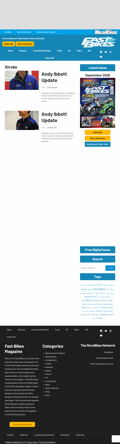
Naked (110, 300)
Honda (89, 293)
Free (108, 289)
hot (93, 293)
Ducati (84, 289)
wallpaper (95, 315)
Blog (96, 285)
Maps (47, 384)
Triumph (99, 311)
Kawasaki (88, 297)
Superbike (103, 308)
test (83, 311)
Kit (46, 377)
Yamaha (99, 318)
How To (48, 374)
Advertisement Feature (55, 353)
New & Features (52, 388)
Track (87, 311)
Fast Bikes (99, 289)
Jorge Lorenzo (110, 293)
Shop (47, 391)
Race (110, 304)
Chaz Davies (110, 285)
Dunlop (90, 289)
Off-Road (99, 304)
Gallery (48, 370)
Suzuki (110, 307)
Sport (47, 395)
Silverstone (96, 307)
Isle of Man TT (100, 293)
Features (49, 367)
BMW (100, 285)
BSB (104, 285)
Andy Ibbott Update (54, 77)
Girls (112, 289)
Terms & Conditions (47, 442)
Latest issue (50, 381)
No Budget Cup (91, 304)
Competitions (51, 360)
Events (48, 363)
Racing (84, 307)
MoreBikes (87, 300)
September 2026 (97, 75)
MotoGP (96, 300)
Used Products (108, 311)
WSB (111, 315)
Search (110, 268)
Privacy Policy (32, 442)
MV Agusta (103, 300)
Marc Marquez (106, 297)
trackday (92, 311)
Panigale (106, 304)
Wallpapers (104, 314)
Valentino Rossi (86, 315)
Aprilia (90, 285)
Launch (99, 297)
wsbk (93, 318)
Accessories (84, 285)
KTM (94, 297)
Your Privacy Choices (22, 424)
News (84, 304)
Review (90, 307)
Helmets (83, 293)
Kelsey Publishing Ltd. (16, 442)
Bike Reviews (50, 356)
